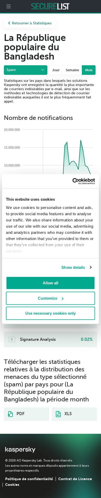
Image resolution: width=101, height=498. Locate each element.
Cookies (12, 484)
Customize (47, 298)
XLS (67, 414)
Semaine (72, 70)
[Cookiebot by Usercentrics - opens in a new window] (72, 181)
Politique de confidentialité (29, 479)
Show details (73, 267)
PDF (20, 414)
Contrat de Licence (75, 479)
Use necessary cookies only (50, 313)
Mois (88, 70)
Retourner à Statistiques (32, 23)
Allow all (50, 283)
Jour (56, 70)
